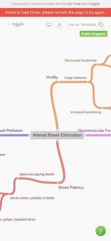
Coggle (94, 4)
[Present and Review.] (49, 25)
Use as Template (82, 24)
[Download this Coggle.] (60, 24)
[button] (101, 231)
